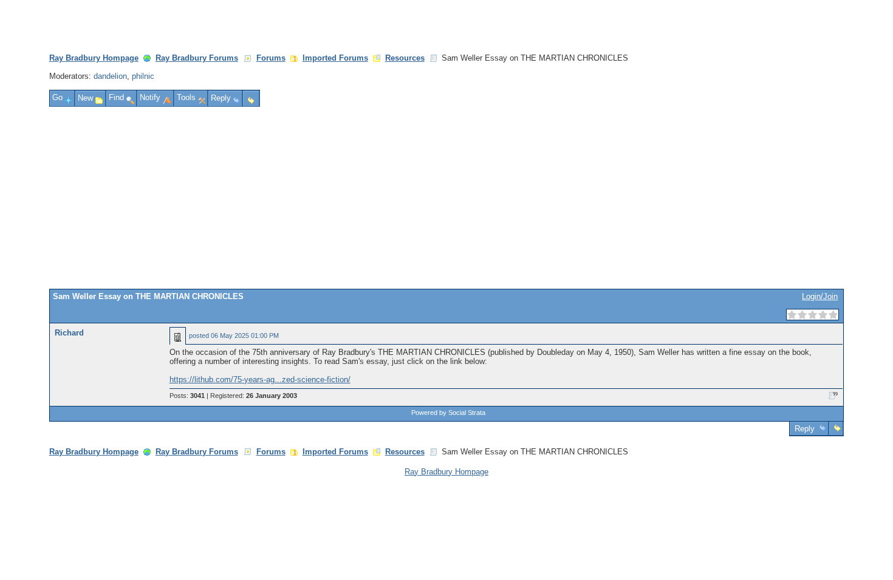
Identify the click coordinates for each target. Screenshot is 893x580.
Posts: (187, 395)
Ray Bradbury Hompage (94, 57)
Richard (69, 332)
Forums (271, 57)
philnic (143, 76)
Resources (405, 57)
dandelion (110, 76)
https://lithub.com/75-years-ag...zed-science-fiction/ (260, 379)
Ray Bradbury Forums (197, 57)
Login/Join (820, 296)
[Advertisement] (446, 198)
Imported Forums (335, 57)
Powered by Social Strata (448, 412)
